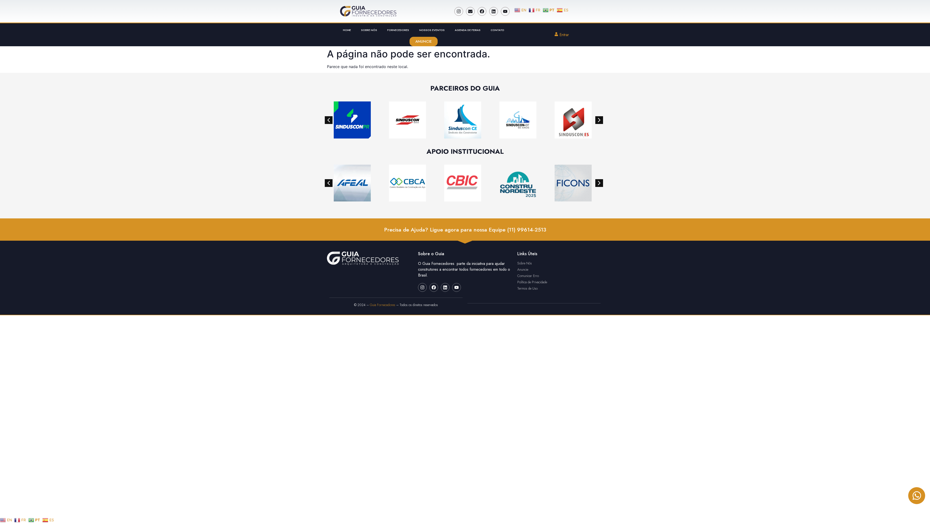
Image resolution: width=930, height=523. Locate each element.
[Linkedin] (493, 11)
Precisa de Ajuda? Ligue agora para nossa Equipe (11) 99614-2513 (465, 229)
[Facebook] (482, 11)
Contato (497, 30)
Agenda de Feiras (467, 30)
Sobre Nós (369, 30)
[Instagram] (458, 11)
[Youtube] (505, 11)
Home (347, 30)
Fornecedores (398, 30)
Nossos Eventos (432, 30)
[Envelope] (470, 11)
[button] (329, 120)
